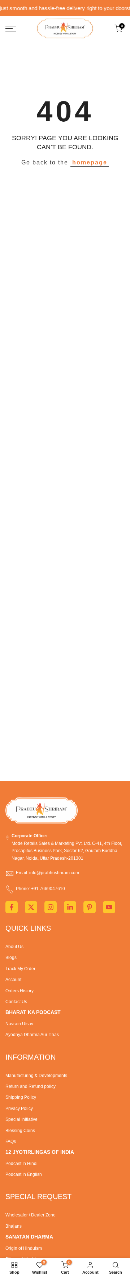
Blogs (11, 957)
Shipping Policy (20, 1097)
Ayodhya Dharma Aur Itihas (32, 1034)
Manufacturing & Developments (36, 1075)
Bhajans (13, 1226)
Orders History (19, 990)
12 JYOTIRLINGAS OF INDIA (39, 1152)
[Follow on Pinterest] (89, 907)
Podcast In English (23, 1174)
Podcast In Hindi (21, 1163)
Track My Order (20, 968)
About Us (14, 946)
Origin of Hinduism (23, 1248)
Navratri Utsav (19, 1023)
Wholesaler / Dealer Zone (30, 1215)
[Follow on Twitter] (31, 907)
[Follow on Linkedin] (70, 907)
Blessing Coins (20, 1130)
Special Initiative (21, 1119)
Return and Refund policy (30, 1086)
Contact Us (16, 1001)
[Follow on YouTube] (109, 907)
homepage (89, 162)
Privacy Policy (19, 1108)
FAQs (10, 1141)
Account (13, 979)
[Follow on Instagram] (50, 907)
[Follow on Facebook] (11, 907)
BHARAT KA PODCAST (33, 1012)
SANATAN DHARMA (29, 1237)
